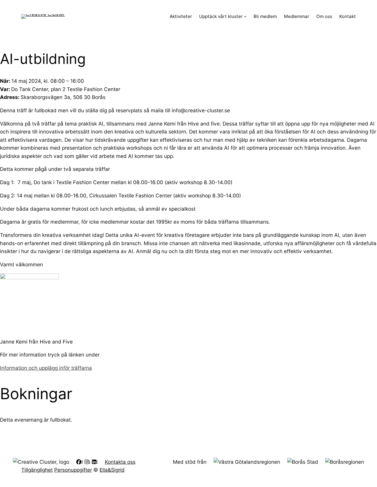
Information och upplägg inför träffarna (46, 368)
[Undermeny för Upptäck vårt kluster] (245, 16)
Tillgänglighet (37, 470)
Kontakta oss (120, 462)
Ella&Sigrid (112, 470)
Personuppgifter (73, 470)
